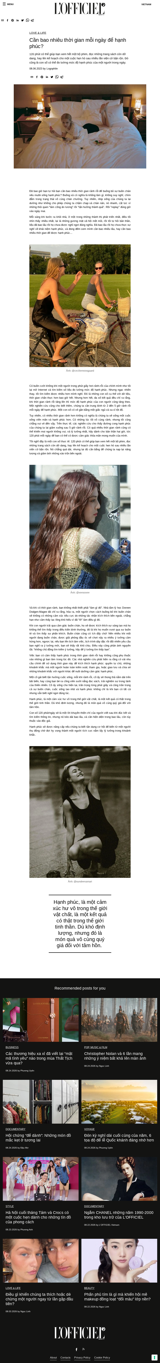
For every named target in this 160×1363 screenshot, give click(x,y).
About (53, 1357)
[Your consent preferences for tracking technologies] (155, 1357)
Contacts (65, 1357)
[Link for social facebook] (76, 1350)
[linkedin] (17, 21)
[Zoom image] (80, 305)
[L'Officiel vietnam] (80, 9)
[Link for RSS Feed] (83, 1349)
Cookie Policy (102, 1357)
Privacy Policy (82, 1357)
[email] (2, 21)
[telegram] (32, 21)
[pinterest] (12, 21)
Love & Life (37, 32)
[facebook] (7, 21)
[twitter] (22, 21)
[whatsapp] (27, 21)
